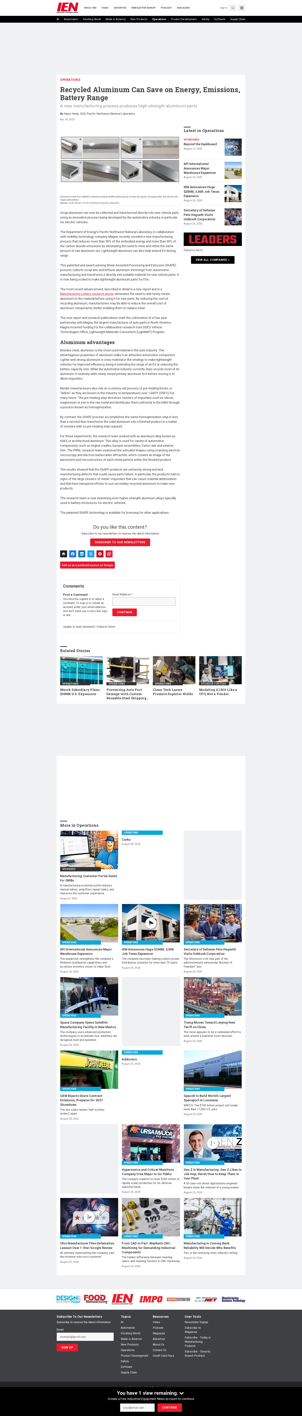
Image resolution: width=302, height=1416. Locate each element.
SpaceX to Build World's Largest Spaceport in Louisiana (207, 1098)
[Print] (63, 553)
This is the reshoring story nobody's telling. (211, 1253)
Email (60, 1329)
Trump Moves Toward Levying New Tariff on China (209, 1025)
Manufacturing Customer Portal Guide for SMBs (88, 878)
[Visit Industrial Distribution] (178, 1299)
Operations (70, 80)
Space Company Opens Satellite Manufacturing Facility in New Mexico (88, 1025)
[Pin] (99, 553)
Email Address (122, 594)
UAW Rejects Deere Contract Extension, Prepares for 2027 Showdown (81, 1100)
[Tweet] (90, 553)
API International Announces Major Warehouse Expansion (200, 168)
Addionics (129, 1059)
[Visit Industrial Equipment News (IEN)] (122, 1299)
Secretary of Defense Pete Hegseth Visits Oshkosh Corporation (199, 214)
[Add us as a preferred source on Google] (109, 553)
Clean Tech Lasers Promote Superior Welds (173, 692)
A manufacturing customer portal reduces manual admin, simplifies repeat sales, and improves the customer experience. (87, 889)
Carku (126, 839)
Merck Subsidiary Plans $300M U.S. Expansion (80, 692)
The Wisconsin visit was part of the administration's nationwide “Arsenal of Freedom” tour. (208, 962)
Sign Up (67, 1347)
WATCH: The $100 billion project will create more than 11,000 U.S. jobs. (211, 1107)
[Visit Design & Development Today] (69, 1299)
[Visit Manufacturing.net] (206, 1299)
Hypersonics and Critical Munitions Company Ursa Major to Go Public (148, 1172)
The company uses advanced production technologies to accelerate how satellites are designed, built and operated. (88, 1036)
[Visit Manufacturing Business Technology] (233, 1299)
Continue (169, 1407)
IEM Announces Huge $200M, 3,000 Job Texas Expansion (202, 191)
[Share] (72, 553)
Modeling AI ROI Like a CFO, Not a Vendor (218, 692)
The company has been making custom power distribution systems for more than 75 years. (150, 960)
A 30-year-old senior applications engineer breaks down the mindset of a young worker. (211, 1185)
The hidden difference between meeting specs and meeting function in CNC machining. (151, 1259)
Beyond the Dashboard (200, 144)
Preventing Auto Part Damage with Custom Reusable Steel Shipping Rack (126, 694)
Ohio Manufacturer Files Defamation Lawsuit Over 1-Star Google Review (87, 1245)
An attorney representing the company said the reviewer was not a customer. (87, 1254)
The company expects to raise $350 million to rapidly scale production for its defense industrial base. (150, 1183)
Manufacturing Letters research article (86, 294)
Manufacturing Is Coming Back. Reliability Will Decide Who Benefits (210, 1245)
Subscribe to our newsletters (120, 542)
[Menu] (241, 7)
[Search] (232, 7)
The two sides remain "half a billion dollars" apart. (82, 1111)
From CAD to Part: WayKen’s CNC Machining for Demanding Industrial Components (148, 1247)
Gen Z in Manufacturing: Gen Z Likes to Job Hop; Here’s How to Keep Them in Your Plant (213, 1174)
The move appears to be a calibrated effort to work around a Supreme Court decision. (212, 1034)
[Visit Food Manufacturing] (96, 1299)
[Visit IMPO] (151, 1299)
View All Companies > (213, 259)
